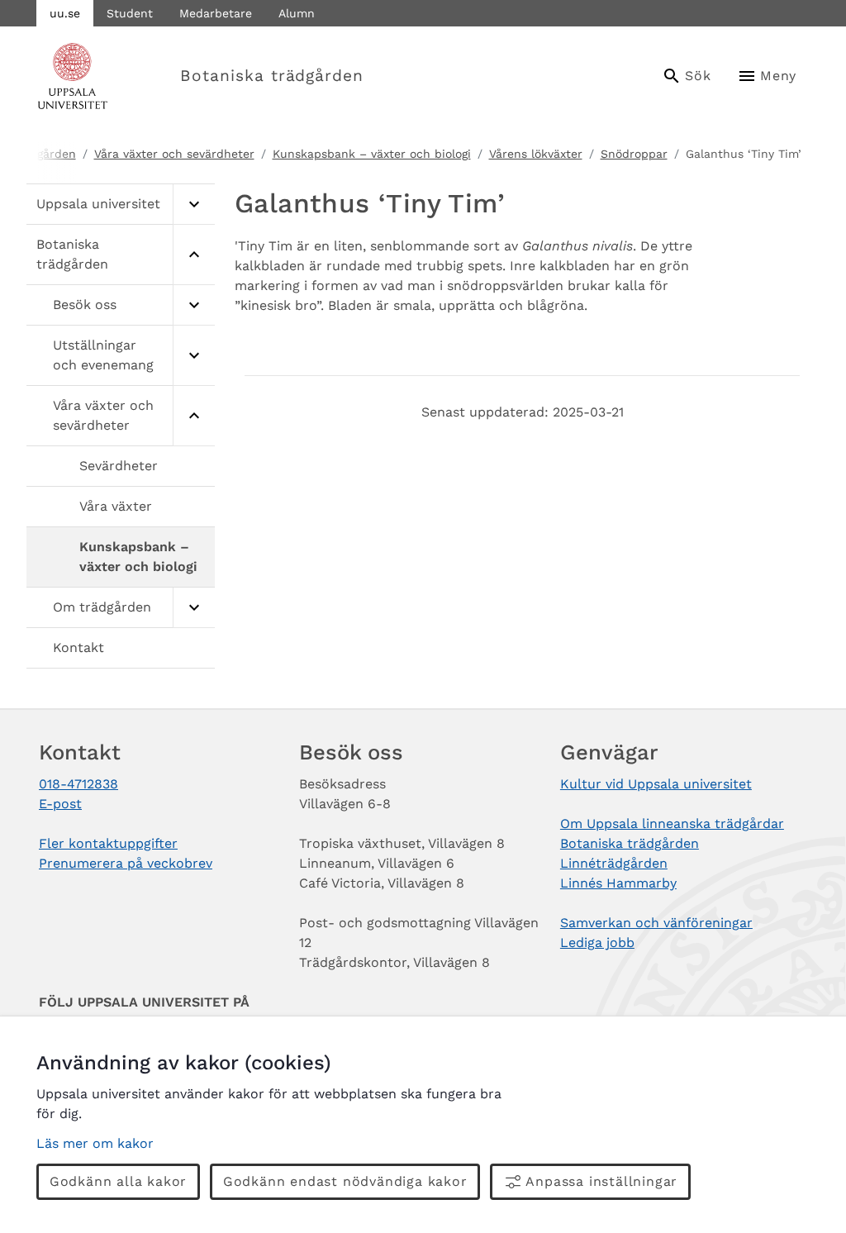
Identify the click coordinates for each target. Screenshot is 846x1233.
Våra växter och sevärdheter (174, 153)
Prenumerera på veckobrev (125, 863)
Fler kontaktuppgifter (108, 843)
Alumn (296, 13)
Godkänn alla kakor (118, 1181)
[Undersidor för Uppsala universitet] (194, 204)
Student (130, 13)
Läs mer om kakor (95, 1143)
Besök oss (84, 304)
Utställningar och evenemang (103, 355)
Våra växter (115, 506)
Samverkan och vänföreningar (656, 923)
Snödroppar (634, 153)
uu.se (65, 13)
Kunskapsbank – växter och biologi (372, 153)
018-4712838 (78, 784)
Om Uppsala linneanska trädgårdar (672, 823)
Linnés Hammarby (618, 883)
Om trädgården (102, 607)
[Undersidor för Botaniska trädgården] (194, 255)
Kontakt (78, 647)
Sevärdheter (118, 466)
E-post (60, 804)
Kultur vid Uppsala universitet (656, 784)
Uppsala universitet (98, 204)
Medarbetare (215, 13)
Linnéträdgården (614, 863)
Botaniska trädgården (272, 75)
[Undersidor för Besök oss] (194, 305)
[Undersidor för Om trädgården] (194, 608)
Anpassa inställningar (601, 1181)
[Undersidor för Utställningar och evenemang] (194, 356)
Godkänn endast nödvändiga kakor (345, 1181)
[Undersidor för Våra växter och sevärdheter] (194, 416)
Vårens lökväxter (535, 153)
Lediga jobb (597, 942)
